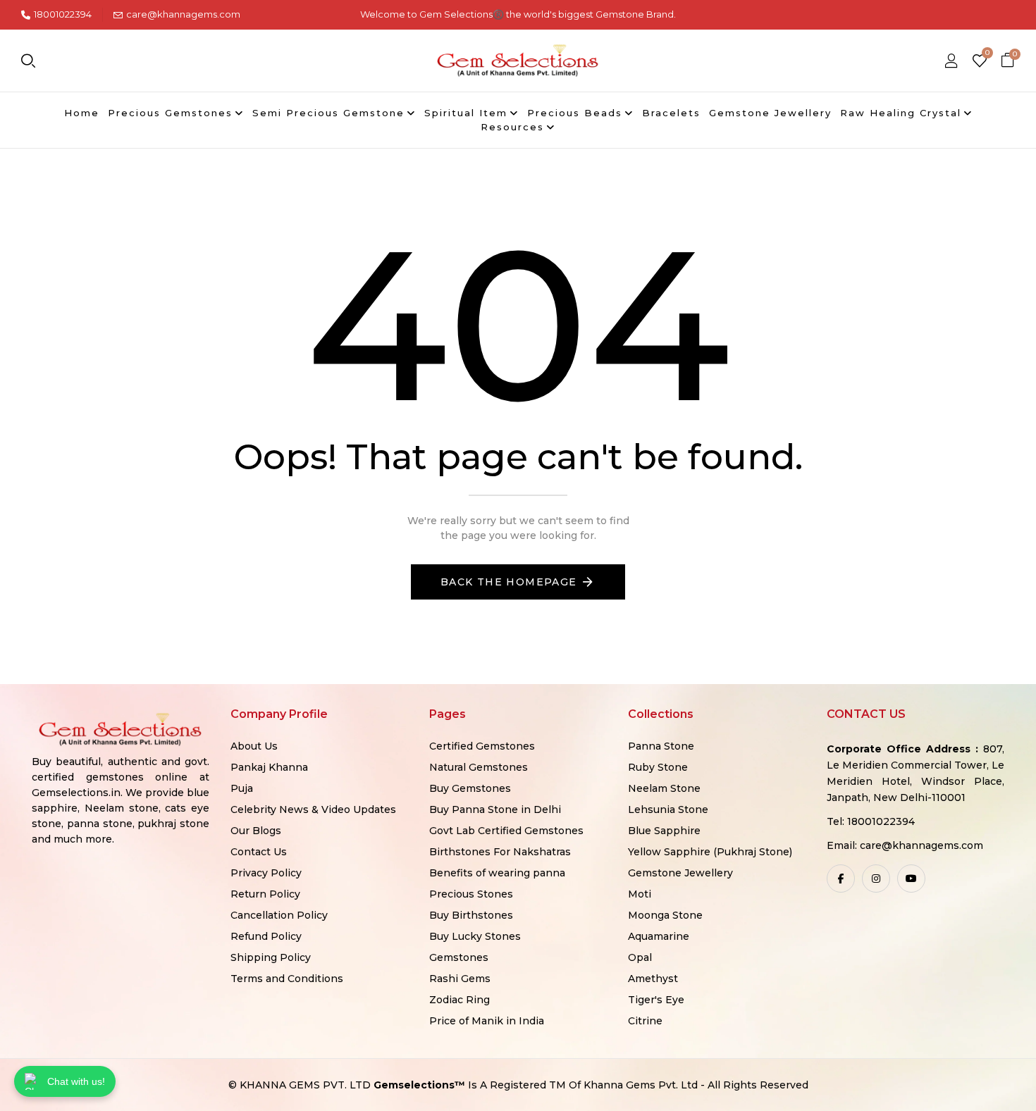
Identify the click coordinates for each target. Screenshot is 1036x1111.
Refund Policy (266, 936)
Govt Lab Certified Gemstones (506, 830)
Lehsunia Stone (668, 809)
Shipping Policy (270, 957)
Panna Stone (661, 746)
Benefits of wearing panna (497, 873)
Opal (640, 957)
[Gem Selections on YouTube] (911, 878)
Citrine (645, 1020)
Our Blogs (255, 830)
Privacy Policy (266, 873)
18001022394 (63, 14)
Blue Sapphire (664, 830)
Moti (639, 894)
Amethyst (653, 978)
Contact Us (258, 851)
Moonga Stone (665, 915)
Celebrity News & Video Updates (313, 809)
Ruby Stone (658, 767)
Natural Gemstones (478, 767)
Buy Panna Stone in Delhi (495, 809)
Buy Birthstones (471, 915)
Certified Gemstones (482, 746)
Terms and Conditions (286, 978)
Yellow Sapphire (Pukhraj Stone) (710, 851)
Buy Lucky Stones (475, 936)
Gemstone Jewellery (680, 873)
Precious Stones (471, 894)
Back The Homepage (508, 582)
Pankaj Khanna (269, 767)
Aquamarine (658, 936)
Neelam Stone (664, 788)
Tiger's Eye (656, 999)
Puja (241, 788)
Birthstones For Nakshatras (500, 851)
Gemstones (458, 957)
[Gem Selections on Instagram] (876, 878)
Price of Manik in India (486, 1020)
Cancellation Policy (279, 915)
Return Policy (265, 894)
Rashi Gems (460, 978)
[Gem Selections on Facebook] (841, 878)
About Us (254, 746)
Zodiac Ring (459, 999)
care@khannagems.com (183, 14)
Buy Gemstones (470, 788)
